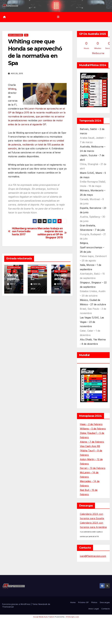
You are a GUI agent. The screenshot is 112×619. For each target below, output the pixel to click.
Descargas (105, 602)
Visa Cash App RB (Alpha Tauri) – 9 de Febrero (91, 450)
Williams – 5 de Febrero (93, 428)
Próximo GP (83, 602)
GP (14, 271)
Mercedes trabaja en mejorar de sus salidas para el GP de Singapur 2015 (50, 233)
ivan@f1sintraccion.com (93, 556)
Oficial (35, 271)
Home (73, 602)
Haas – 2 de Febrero (91, 424)
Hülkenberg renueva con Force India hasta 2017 (24, 231)
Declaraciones (15, 35)
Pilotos (94, 602)
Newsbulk (42, 604)
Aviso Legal (93, 608)
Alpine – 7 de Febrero (92, 441)
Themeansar (8, 607)
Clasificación (14, 267)
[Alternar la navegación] (58, 16)
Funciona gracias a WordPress (16, 604)
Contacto (105, 608)
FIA (26, 35)
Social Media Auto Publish (43, 617)
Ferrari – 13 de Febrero (92, 468)
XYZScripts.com (72, 617)
